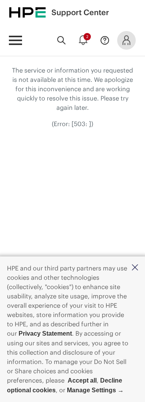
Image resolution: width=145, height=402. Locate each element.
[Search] (61, 40)
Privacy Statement (45, 333)
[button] (135, 268)
